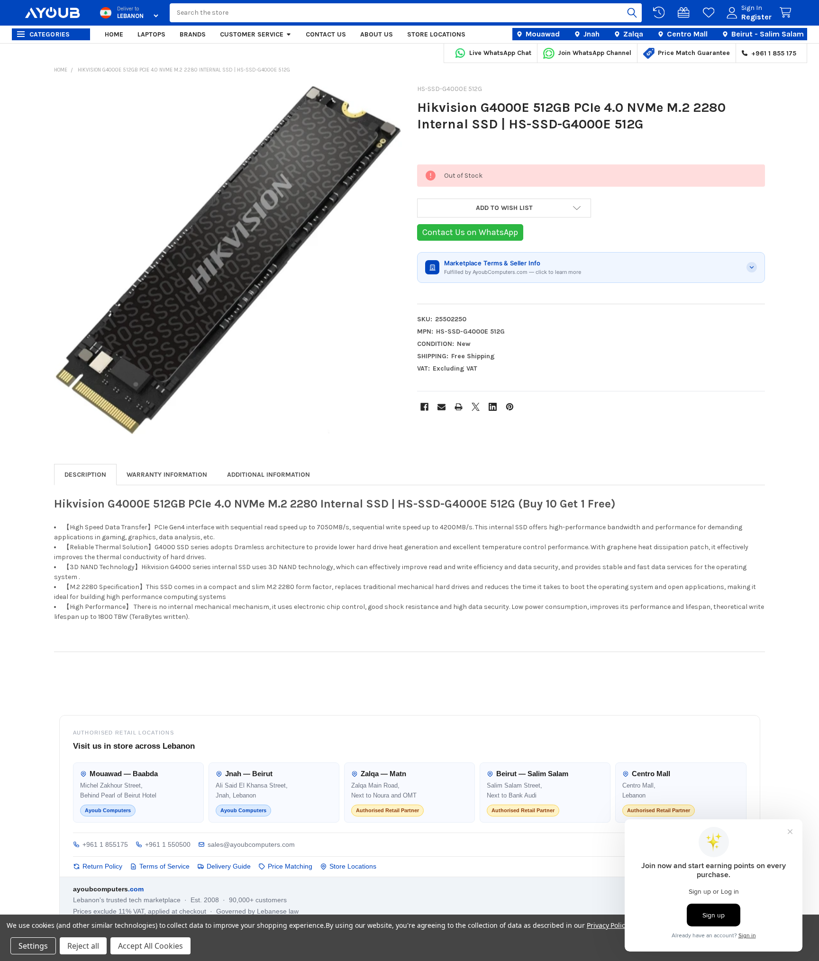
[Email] (441, 406)
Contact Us (326, 34)
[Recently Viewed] (661, 12)
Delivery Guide (229, 866)
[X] (475, 406)
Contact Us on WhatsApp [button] (470, 232)
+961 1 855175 (105, 844)
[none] (228, 260)
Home (114, 34)
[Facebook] (424, 406)
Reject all (83, 946)
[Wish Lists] (710, 12)
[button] (504, 208)
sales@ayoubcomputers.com (251, 844)
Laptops (151, 34)
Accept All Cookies (150, 946)
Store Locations (436, 34)
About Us (376, 34)
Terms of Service (164, 866)
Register (756, 16)
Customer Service (251, 34)
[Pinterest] (509, 406)
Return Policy (102, 866)
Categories (49, 34)
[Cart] (787, 12)
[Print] (458, 406)
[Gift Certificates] (685, 12)
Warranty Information (167, 475)
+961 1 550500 (168, 844)
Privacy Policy (607, 925)
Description (85, 475)
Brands (193, 34)
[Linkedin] (492, 406)
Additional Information (268, 475)
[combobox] (405, 12)
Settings (33, 946)
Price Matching (290, 866)
